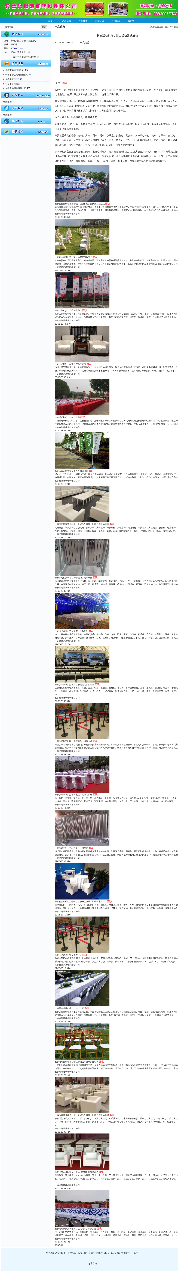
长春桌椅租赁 (11, 79)
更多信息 (59, 1245)
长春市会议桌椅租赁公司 (16, 74)
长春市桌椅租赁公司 (14, 70)
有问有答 (115, 20)
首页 (50, 20)
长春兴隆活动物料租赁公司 (67, 213)
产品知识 (99, 20)
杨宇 (136, 1252)
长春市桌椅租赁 (12, 83)
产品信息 (66, 20)
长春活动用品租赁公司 (15, 88)
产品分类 (83, 20)
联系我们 (132, 20)
